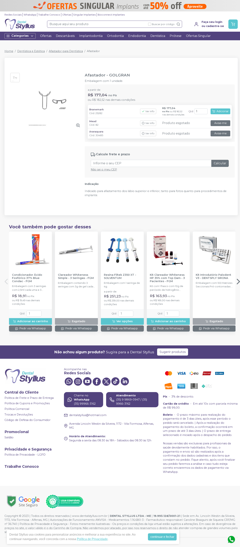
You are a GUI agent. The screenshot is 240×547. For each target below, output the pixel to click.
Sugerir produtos (173, 352)
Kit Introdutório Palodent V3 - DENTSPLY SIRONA (213, 276)
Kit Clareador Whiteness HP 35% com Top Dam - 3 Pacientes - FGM (167, 278)
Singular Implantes (84, 14)
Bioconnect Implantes (111, 14)
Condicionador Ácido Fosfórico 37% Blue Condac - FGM (27, 278)
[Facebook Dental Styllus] (96, 381)
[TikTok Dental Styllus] (115, 381)
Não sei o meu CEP (104, 169)
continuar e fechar (162, 536)
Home (8, 51)
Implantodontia (91, 36)
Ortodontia (115, 36)
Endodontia (137, 36)
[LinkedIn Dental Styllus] (125, 381)
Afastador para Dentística (66, 51)
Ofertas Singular (198, 36)
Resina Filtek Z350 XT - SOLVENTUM (120, 276)
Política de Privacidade (92, 539)
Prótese (176, 36)
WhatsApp (30, 14)
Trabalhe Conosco (49, 14)
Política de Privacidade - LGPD (25, 455)
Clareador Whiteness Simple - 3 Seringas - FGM (76, 276)
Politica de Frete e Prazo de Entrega (29, 398)
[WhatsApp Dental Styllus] (68, 381)
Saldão (9, 437)
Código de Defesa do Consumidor (27, 420)
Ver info (149, 111)
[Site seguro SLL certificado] (23, 501)
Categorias (20, 35)
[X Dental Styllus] (106, 381)
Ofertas (66, 14)
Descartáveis (65, 36)
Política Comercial (16, 409)
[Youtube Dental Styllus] (87, 381)
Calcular (220, 163)
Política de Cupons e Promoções (27, 403)
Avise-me (220, 123)
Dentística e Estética (31, 51)
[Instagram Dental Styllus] (78, 381)
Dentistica (157, 36)
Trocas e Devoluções (18, 414)
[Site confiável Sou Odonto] (64, 501)
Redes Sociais (13, 14)
